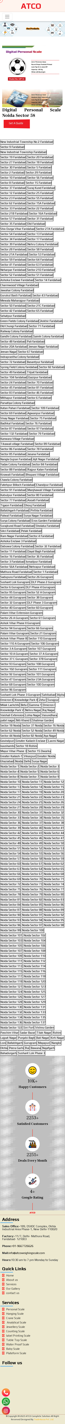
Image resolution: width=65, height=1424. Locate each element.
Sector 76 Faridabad (38, 423)
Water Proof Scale (17, 1344)
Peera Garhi (16, 1048)
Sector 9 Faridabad (12, 147)
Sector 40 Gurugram (13, 607)
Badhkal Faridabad (12, 423)
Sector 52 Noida (32, 730)
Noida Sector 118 (35, 976)
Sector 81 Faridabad (40, 387)
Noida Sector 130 (11, 1007)
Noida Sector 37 (32, 822)
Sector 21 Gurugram (43, 633)
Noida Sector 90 (10, 915)
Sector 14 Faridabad (48, 280)
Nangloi (56, 1043)
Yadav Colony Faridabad (15, 464)
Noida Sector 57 (10, 858)
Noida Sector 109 (11, 956)
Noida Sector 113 (11, 966)
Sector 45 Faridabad (13, 387)
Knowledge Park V (12, 710)
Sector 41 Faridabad (13, 264)
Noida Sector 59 (54, 858)
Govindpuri (7, 741)
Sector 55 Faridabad (40, 198)
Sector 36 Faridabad (40, 556)
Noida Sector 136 (11, 1022)
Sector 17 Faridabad (40, 239)
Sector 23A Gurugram (41, 679)
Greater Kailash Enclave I (31, 741)
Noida (19, 761)
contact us (12, 1293)
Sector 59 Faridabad (13, 259)
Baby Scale (13, 1348)
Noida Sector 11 (32, 781)
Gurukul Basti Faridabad (15, 295)
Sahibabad (49, 694)
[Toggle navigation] (7, 16)
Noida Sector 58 (32, 858)
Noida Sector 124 (11, 991)
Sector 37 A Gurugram (44, 654)
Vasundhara (49, 715)
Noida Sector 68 (54, 874)
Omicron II (6, 700)
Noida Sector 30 (10, 812)
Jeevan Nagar (8, 351)
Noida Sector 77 (54, 889)
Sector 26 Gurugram (40, 577)
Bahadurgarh (8, 1053)
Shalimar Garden (42, 720)
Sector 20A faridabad (13, 346)
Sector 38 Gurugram (40, 597)
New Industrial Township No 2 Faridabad (26, 142)
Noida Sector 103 (11, 940)
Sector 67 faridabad (30, 351)
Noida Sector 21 (10, 797)
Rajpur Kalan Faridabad (42, 469)
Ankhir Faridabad (51, 321)
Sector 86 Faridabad (13, 449)
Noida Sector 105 (11, 945)
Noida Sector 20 (54, 792)
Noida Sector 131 (35, 1007)
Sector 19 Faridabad (13, 157)
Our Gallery (13, 1288)
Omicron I (49, 705)
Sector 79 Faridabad (42, 433)
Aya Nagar (50, 735)
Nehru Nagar (33, 710)
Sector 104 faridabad (13, 377)
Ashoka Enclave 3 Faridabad (18, 541)
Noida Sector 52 (32, 848)
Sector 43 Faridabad (45, 295)
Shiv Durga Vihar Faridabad (17, 229)
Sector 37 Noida (32, 725)
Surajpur (53, 700)
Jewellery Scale (15, 1327)
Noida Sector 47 (54, 838)
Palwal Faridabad (11, 515)
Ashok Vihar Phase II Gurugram (20, 623)
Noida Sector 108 (35, 950)
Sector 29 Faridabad (38, 172)
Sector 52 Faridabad (13, 275)
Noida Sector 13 (10, 787)
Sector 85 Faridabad (13, 454)
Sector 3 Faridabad (12, 561)
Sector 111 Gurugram (42, 669)
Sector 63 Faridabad (40, 264)
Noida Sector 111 (11, 961)
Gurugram (30, 1043)
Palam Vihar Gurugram (14, 633)
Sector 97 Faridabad (40, 428)
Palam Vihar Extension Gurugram (21, 613)
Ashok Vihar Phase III (13, 638)
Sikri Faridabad (10, 531)
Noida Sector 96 (10, 925)
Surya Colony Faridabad (15, 520)
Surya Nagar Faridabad (38, 515)
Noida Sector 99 (10, 930)
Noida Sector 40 (32, 828)
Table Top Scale (16, 1340)
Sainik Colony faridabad (48, 336)
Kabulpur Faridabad (13, 495)
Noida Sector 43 (32, 833)
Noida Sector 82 (32, 899)
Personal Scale (15, 1309)
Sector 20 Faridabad (40, 157)
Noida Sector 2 (29, 766)
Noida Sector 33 (10, 817)
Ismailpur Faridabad (38, 561)
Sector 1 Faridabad (46, 572)
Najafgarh (48, 1048)
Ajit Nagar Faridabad (46, 459)
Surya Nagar (39, 761)
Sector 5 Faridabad (39, 167)
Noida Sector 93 (10, 920)
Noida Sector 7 (29, 776)
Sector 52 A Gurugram (41, 592)
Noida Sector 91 (32, 915)
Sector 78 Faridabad (40, 449)
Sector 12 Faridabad (13, 193)
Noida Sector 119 (11, 981)
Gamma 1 (35, 705)
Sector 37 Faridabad (13, 188)
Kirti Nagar (57, 1037)
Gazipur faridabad (40, 377)
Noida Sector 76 (32, 889)
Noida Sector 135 (35, 1017)
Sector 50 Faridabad (13, 305)
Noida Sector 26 (54, 802)
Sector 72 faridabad (12, 362)
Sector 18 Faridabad (40, 162)
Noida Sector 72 (10, 884)
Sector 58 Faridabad (40, 249)
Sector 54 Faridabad (13, 234)
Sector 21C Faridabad (41, 305)
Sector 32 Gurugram (13, 602)
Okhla (4, 1048)
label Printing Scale (18, 1335)
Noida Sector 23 (54, 797)
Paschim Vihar (9, 1032)
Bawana (36, 1048)
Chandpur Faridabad (49, 485)
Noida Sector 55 (32, 853)
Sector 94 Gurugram (13, 628)
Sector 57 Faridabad (13, 218)
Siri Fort (29, 1027)
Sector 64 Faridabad (40, 259)
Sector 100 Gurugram (40, 684)
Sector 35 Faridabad (13, 223)
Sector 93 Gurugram (13, 664)
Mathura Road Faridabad (16, 572)
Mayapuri (44, 1043)
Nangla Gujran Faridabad (16, 459)
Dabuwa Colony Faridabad (17, 546)
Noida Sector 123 (35, 986)
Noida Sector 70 (32, 879)
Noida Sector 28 (32, 807)
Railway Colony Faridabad (16, 331)
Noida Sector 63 (10, 869)
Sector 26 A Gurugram (14, 618)
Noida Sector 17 (10, 792)
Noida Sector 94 (32, 920)
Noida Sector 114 (35, 966)
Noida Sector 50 (54, 843)
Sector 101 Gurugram (40, 674)
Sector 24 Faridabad (13, 382)
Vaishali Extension (12, 715)
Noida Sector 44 (54, 833)
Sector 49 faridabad (12, 372)
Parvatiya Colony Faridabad (17, 403)
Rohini (57, 1032)
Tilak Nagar (44, 1032)
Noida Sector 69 (10, 879)
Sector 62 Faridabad (13, 203)
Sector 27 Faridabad (13, 162)
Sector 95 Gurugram (13, 592)
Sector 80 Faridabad (40, 495)
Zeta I (42, 700)
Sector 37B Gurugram (43, 659)
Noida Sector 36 (10, 822)
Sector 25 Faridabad (40, 193)
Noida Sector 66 (10, 874)
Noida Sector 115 (11, 971)
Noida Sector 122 (11, 1027)
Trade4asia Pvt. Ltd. (43, 1419)
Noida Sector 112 (35, 961)
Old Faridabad (36, 223)
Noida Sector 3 (49, 766)
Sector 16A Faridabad (43, 213)
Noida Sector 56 (54, 853)
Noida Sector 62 (54, 863)
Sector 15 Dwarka (39, 751)
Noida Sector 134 (11, 1017)
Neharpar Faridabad (13, 270)
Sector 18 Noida (10, 725)
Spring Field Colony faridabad (19, 367)
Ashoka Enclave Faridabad (17, 280)
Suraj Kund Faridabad (41, 188)
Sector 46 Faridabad (40, 392)
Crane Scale (13, 1318)
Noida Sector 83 (54, 899)
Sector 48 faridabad (12, 341)
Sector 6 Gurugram (12, 587)
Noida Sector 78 (10, 894)
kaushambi (7, 746)
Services (11, 1284)
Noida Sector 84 (10, 904)
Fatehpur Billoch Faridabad (17, 485)
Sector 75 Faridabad (43, 418)
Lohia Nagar (32, 715)
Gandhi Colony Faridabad (16, 336)
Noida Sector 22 (32, 797)
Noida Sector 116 (35, 971)
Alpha (60, 694)
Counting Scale (15, 1331)
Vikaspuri (30, 756)
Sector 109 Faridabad (45, 408)
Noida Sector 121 (11, 986)
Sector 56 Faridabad (40, 177)
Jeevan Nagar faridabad (43, 346)
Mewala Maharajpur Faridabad (19, 300)
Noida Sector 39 (10, 828)
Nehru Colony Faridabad (42, 244)
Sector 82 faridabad (51, 367)
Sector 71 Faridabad (42, 326)
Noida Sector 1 (9, 766)
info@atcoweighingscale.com (26, 1253)
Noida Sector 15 (54, 787)
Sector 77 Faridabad (13, 500)
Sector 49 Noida (54, 730)
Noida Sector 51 (10, 848)
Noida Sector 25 (32, 802)
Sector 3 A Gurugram (13, 648)
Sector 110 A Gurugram (15, 643)
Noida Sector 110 (35, 956)
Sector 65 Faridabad (40, 310)
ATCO (31, 6)
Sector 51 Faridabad (40, 275)
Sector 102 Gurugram (13, 669)
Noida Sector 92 (54, 915)
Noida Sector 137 (35, 1022)
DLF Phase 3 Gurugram (42, 602)
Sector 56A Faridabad (14, 566)
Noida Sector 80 (54, 894)
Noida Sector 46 (32, 838)
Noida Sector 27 (10, 807)
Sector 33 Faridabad (13, 208)
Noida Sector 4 (9, 771)
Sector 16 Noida (54, 725)
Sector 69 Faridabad (13, 413)
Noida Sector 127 (35, 997)
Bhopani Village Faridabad (42, 474)
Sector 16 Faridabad (13, 556)
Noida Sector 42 (10, 833)
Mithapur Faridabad (13, 398)
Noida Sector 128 (11, 1002)
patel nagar (7, 720)
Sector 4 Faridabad (41, 536)
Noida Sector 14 (32, 787)
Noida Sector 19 (32, 792)
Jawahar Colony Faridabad (17, 290)
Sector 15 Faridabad (38, 182)
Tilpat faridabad (37, 372)
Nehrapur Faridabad (42, 566)
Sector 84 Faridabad (45, 464)
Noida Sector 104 (35, 940)
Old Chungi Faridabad (13, 326)
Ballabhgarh (15, 1043)
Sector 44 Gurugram (13, 597)
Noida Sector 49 (32, 843)
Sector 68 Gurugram (13, 684)
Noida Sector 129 (35, 1002)
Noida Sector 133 (35, 1012)
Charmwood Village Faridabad (19, 285)
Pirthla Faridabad (42, 510)
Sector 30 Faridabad (13, 167)
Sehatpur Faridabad (13, 316)
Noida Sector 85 (32, 904)
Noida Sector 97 (32, 925)
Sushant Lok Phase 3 (31, 1053)
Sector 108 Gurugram (40, 664)
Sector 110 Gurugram (42, 638)
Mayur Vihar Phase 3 (13, 751)
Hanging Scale (15, 1313)
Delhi (27, 761)
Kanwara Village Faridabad (17, 438)
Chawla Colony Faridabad (16, 479)
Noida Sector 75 (10, 889)
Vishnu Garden (44, 1027)
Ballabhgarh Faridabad (14, 510)
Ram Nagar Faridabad (14, 536)
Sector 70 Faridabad (40, 382)
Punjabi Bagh (26, 1037)
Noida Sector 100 (33, 930)
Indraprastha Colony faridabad (19, 357)
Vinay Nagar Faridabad (14, 418)
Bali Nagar (42, 1037)
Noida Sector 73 (32, 884)
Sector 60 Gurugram (40, 607)
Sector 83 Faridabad (13, 392)
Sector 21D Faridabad (41, 270)
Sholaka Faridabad (47, 526)
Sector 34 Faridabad (13, 239)
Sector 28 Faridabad (13, 249)
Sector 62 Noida (10, 730)
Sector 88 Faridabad (13, 469)
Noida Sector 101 (11, 935)
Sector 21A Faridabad (14, 254)
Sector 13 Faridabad (40, 234)
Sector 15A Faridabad (41, 203)
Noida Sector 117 (11, 976)
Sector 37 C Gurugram (14, 659)
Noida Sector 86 (54, 904)
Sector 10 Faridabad (13, 177)
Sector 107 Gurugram (41, 648)
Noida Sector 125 (35, 991)
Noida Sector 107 (11, 950)
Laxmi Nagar (56, 741)
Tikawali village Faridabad (16, 444)
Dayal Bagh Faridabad (41, 551)
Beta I (24, 705)
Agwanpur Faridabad (40, 413)
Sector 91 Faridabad (13, 490)
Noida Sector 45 (10, 838)
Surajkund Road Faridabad (17, 526)
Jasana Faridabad (38, 454)
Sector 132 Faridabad (14, 433)
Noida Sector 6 (49, 771)
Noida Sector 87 (10, 909)
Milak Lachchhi (9, 705)
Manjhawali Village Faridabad (46, 490)
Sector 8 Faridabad (12, 182)
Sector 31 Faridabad (40, 218)
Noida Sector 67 (32, 874)
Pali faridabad (36, 341)
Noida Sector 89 (54, 909)
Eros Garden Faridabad (46, 520)
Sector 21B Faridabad (14, 213)
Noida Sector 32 (54, 812)
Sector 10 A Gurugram (14, 654)
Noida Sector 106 (35, 945)
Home (10, 1275)
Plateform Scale (16, 1353)
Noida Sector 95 (54, 920)
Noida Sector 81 (10, 899)
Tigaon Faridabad (11, 505)
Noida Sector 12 (54, 781)
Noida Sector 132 (11, 1012)
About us (12, 1280)
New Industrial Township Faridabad (23, 152)
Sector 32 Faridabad (48, 546)
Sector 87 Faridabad (13, 428)
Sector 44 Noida (10, 735)
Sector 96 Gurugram (13, 689)
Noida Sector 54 (10, 853)
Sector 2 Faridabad (12, 172)
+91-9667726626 (22, 1246)
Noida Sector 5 (29, 771)
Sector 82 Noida (32, 735)
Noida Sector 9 (49, 776)
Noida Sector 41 (54, 828)
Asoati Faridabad (38, 500)
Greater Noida (46, 756)
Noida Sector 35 (54, 817)
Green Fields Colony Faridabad (19, 321)
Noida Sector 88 (32, 909)
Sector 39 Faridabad (13, 244)
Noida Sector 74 (54, 884)
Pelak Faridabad (31, 531)
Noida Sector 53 (54, 848)
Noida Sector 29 (54, 807)
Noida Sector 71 (54, 879)
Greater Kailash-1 (11, 756)
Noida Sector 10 (10, 781)
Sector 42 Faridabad (13, 310)
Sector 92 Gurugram (13, 674)
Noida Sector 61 (32, 863)
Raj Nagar (48, 710)
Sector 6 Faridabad (39, 398)
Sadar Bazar (27, 1032)
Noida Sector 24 (10, 802)
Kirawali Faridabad (12, 474)
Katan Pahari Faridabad (15, 408)
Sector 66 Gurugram (40, 628)
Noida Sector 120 (35, 981)
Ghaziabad (7, 761)
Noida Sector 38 (54, 822)
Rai (27, 1048)
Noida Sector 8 (9, 776)
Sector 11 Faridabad (13, 551)
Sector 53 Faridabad (42, 254)
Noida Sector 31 (32, 812)
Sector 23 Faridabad (13, 198)
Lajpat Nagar (8, 1037)
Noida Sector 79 (32, 894)
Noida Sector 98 (54, 925)
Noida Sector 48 (10, 843)
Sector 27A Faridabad (50, 229)
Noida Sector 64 (32, 869)
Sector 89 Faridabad (47, 444)
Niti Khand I (23, 720)
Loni (3, 1043)
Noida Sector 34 (32, 817)
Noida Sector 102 (35, 935)
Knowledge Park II (26, 700)
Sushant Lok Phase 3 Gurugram (20, 694)
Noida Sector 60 (10, 863)
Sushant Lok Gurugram (15, 582)
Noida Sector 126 (11, 997)
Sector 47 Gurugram (13, 679)
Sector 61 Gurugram (42, 618)
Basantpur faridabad (40, 362)
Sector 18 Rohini (26, 746)
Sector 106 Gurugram (44, 643)
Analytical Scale (16, 1322)
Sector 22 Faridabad (40, 208)
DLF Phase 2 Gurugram (46, 582)
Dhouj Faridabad (34, 505)
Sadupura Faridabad (13, 577)
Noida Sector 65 (54, 869)
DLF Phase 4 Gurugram (40, 587)
